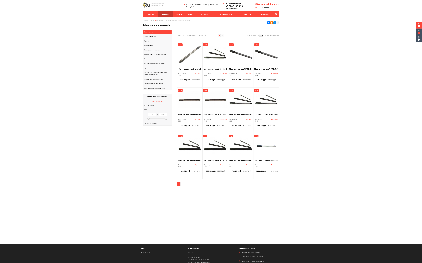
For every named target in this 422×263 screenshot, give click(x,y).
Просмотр (195, 85)
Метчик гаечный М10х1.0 (215, 69)
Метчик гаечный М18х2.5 (189, 160)
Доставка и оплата (194, 257)
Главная (150, 14)
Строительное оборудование (154, 63)
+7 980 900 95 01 (246, 257)
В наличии (150, 105)
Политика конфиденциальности (198, 260)
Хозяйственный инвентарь (154, 84)
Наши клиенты (225, 14)
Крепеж (147, 41)
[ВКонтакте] (268, 22)
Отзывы (204, 14)
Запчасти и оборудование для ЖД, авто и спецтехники (156, 73)
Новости (247, 14)
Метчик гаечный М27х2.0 (266, 160)
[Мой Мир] (274, 22)
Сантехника (148, 45)
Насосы (147, 59)
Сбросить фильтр (157, 101)
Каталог (165, 14)
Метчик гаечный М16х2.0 (266, 115)
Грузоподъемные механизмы (154, 88)
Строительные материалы (153, 79)
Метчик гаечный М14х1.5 (189, 115)
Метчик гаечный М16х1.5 (240, 115)
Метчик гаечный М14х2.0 (215, 115)
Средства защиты (150, 68)
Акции (179, 14)
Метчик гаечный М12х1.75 (266, 69)
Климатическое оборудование (155, 54)
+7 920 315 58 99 (257, 257)
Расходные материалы (152, 50)
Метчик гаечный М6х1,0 (189, 69)
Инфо (191, 14)
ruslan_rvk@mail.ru (268, 4)
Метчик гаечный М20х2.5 (215, 160)
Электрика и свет (150, 36)
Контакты (264, 14)
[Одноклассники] (271, 22)
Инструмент (148, 32)
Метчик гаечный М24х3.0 (240, 160)
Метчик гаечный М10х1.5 (240, 69)
